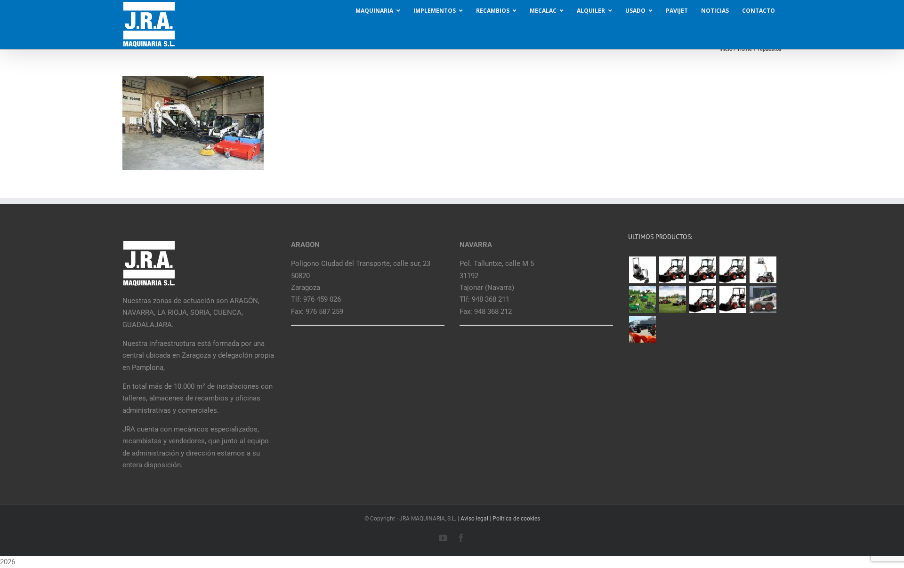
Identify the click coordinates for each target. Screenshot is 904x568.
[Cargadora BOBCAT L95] (672, 270)
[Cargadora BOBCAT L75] (732, 270)
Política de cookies (516, 518)
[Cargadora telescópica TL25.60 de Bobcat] (763, 270)
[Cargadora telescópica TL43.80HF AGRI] (642, 329)
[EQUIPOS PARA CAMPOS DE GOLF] (642, 299)
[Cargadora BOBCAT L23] (732, 299)
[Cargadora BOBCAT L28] (702, 299)
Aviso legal (474, 518)
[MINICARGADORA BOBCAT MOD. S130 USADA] (763, 299)
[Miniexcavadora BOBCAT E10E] (642, 270)
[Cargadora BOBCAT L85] (702, 270)
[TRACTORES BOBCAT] (672, 299)
